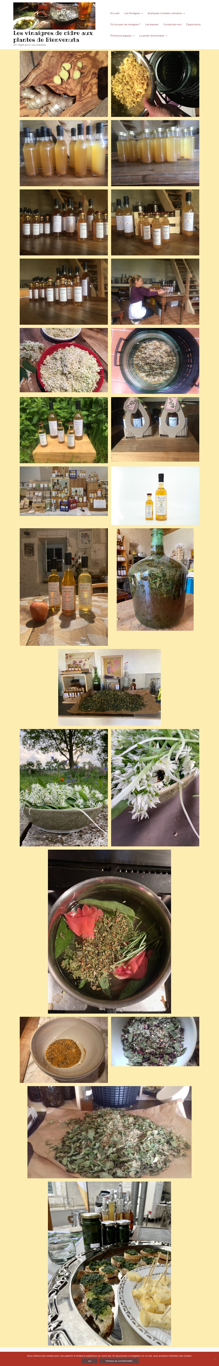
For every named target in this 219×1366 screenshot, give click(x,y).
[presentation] (141, 13)
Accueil (114, 13)
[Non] (215, 1359)
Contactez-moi (172, 24)
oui (89, 1361)
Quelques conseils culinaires (165, 13)
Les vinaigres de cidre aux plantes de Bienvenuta (53, 36)
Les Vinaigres (132, 13)
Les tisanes (151, 24)
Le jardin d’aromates (151, 35)
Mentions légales (120, 35)
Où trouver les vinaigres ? (125, 24)
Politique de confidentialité (119, 1361)
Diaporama (193, 24)
